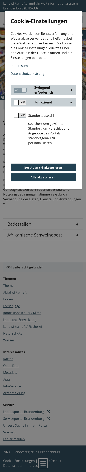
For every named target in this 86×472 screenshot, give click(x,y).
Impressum (19, 65)
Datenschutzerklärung (27, 73)
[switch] (19, 90)
